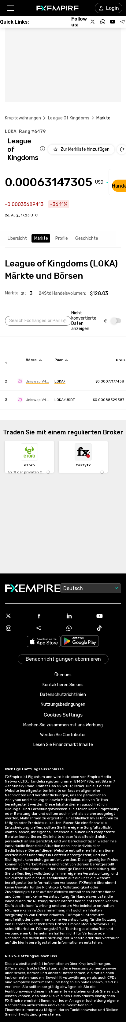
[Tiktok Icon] (108, 628)
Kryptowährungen (23, 118)
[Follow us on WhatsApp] (102, 21)
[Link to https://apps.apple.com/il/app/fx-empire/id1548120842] (44, 642)
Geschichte (86, 238)
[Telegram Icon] (48, 628)
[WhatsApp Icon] (78, 628)
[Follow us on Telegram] (122, 21)
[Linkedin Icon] (78, 616)
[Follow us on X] (93, 21)
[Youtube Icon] (108, 616)
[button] (10, 8)
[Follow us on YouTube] (112, 21)
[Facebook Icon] (48, 616)
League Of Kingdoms (68, 118)
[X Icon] (17, 616)
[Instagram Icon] (17, 628)
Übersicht (17, 238)
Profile (61, 238)
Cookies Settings (63, 715)
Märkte (41, 238)
